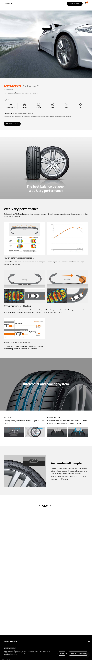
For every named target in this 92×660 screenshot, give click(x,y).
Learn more (7, 654)
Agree (62, 653)
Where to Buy (11, 124)
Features (7, 4)
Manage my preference (78, 653)
